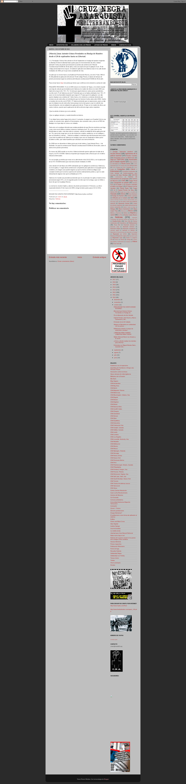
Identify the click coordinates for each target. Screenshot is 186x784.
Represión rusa (117, 237)
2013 (114, 290)
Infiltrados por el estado (119, 198)
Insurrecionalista (115, 528)
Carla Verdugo (114, 173)
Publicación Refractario (117, 546)
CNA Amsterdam (115, 383)
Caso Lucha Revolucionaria (118, 493)
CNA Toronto (114, 481)
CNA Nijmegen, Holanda (117, 451)
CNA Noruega (114, 453)
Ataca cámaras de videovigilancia (120, 374)
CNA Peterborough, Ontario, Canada (121, 465)
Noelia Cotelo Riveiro (130, 215)
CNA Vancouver (115, 486)
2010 (114, 297)
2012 (114, 292)
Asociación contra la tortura (118, 372)
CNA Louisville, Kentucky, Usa (119, 439)
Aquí (61, 83)
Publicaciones (133, 223)
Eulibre (112, 519)
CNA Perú (113, 462)
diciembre (117, 299)
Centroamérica (118, 176)
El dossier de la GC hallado (122, 322)
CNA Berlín (113, 388)
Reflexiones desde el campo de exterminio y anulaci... (123, 329)
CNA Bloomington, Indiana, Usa (120, 395)
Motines (126, 213)
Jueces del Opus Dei (115, 199)
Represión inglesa (122, 236)
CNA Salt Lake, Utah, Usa (118, 476)
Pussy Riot (117, 225)
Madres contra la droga (129, 207)
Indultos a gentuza (132, 196)
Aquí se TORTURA (117, 159)
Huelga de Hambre (118, 196)
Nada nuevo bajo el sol (117, 535)
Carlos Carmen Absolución (118, 490)
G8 (114, 190)
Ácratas (112, 565)
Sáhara (116, 239)
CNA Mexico (114, 446)
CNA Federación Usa (116, 425)
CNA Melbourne (115, 444)
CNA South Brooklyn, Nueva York (120, 479)
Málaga (112, 209)
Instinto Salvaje (115, 526)
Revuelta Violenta (115, 551)
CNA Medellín (114, 441)
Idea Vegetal (114, 524)
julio (115, 355)
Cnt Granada (114, 497)
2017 (114, 279)
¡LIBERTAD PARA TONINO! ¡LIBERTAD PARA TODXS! (122, 333)
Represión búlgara (115, 228)
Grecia (123, 194)
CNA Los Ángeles (115, 437)
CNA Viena (113, 488)
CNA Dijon (113, 418)
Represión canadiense (129, 228)
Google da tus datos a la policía (127, 192)
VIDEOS (113, 45)
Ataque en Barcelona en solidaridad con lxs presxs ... (125, 325)
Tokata (112, 560)
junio (115, 357)
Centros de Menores (116, 495)
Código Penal (133, 180)
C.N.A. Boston (121, 165)
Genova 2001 (114, 192)
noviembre (117, 302)
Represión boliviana (128, 226)
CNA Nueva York (115, 458)
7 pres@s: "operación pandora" (121, 151)
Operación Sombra (122, 219)
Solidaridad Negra (115, 553)
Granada (113, 194)
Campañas (121, 169)
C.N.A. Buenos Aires (131, 165)
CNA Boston (114, 399)
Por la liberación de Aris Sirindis (123, 315)
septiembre (117, 350)
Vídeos (134, 241)
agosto (116, 352)
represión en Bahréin (128, 230)
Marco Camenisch (124, 209)
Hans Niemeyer (133, 194)
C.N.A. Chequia (116, 167)
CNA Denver (114, 416)
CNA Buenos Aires (116, 406)
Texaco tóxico (114, 558)
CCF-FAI (134, 175)
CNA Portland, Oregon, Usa (118, 469)
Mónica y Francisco (115, 213)
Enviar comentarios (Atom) (66, 261)
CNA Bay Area (114, 386)
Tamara (122, 239)
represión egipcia (114, 230)
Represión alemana (129, 225)
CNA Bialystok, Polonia (117, 390)
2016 (114, 282)
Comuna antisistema (116, 500)
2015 (114, 284)
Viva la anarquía (115, 562)
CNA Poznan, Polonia (117, 472)
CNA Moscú (114, 448)
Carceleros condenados (129, 171)
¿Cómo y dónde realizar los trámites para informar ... (125, 341)
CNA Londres (114, 434)
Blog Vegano (114, 381)
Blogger (106, 779)
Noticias (58, 199)
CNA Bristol (113, 404)
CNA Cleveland (115, 413)
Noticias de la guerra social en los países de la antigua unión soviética (123, 538)
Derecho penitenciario (117, 510)
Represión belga (114, 226)
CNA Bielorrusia (115, 392)
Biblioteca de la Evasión (117, 376)
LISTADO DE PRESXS (101, 45)
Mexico (130, 211)
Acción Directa (115, 153)
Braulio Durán (125, 163)
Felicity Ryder (124, 188)
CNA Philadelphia (115, 467)
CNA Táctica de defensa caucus (120, 483)
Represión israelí (133, 235)
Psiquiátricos (122, 223)
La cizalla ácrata (115, 531)
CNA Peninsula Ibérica (117, 460)
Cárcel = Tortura (115, 508)
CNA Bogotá (114, 397)
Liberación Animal (123, 203)
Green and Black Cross (117, 521)
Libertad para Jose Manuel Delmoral (121, 533)
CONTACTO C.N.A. (125, 45)
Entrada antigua (99, 257)
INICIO (51, 45)
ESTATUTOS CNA (62, 45)
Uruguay (128, 241)
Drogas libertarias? (116, 513)
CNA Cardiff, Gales (116, 409)
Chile (123, 180)
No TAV (120, 215)
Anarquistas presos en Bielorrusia (123, 157)
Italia (132, 198)
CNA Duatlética (115, 420)
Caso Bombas (123, 175)
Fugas (135, 188)
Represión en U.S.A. (120, 234)
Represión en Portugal (132, 232)
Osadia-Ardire (116, 221)
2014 (114, 287)
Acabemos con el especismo (119, 365)
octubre (116, 305)
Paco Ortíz (127, 221)
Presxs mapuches (115, 544)
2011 (114, 295)
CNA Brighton (114, 402)
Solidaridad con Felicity (117, 555)
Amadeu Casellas (131, 155)
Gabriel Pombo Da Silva (126, 190)
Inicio (80, 257)
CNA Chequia (114, 411)
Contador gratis (113, 639)
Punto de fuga (114, 548)
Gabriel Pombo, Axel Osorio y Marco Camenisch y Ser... (125, 318)
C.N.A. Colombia (126, 167)
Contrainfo (113, 506)
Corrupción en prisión (121, 182)
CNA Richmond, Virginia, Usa (119, 474)
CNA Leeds (113, 432)
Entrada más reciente (58, 257)
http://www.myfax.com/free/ (118, 605)
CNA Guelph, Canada (117, 427)
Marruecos (123, 210)
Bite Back (113, 379)
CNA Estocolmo (115, 423)
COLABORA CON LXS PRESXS (81, 45)
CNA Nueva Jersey (116, 455)
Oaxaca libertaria (115, 541)
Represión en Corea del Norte (117, 232)
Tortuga (129, 239)
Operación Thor (133, 219)
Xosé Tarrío (117, 243)
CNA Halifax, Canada (116, 430)
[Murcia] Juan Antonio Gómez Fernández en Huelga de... (123, 311)
